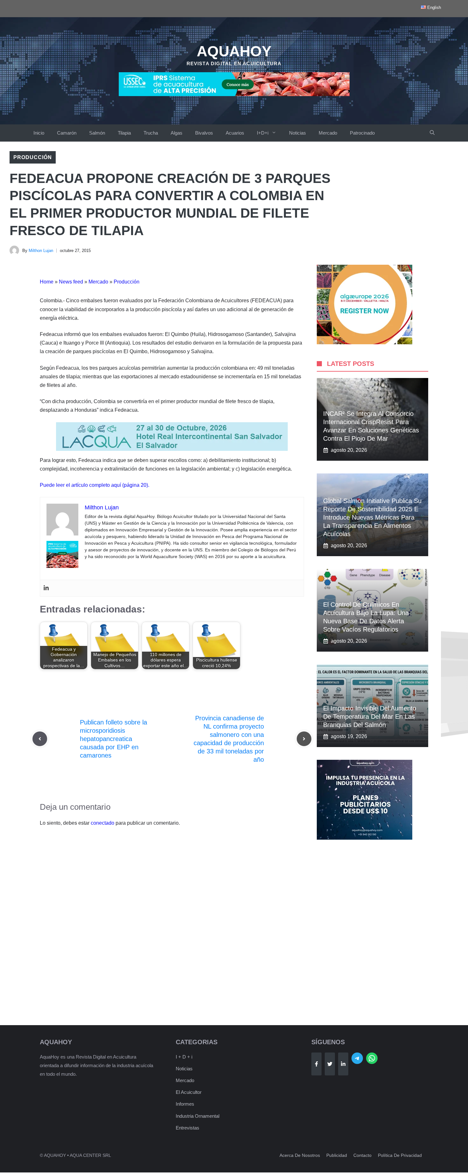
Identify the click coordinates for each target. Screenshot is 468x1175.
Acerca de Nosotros (300, 1155)
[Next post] (304, 738)
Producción (32, 157)
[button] (432, 133)
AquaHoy (234, 51)
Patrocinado (362, 133)
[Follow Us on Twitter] (330, 1064)
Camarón (66, 133)
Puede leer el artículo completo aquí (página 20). (94, 485)
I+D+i (262, 133)
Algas (176, 133)
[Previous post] (39, 738)
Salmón (97, 133)
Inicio (38, 133)
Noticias (297, 133)
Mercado (328, 133)
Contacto (362, 1155)
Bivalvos (204, 133)
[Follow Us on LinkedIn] (343, 1064)
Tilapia (124, 133)
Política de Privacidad (400, 1155)
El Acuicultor (189, 1092)
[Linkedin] (46, 588)
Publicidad (336, 1155)
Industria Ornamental (197, 1116)
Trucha (151, 133)
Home (46, 281)
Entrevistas (187, 1127)
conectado (102, 823)
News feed (71, 281)
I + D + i (184, 1057)
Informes (185, 1104)
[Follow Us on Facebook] (316, 1064)
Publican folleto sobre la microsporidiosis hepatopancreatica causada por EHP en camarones (113, 739)
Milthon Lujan (41, 250)
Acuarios (235, 133)
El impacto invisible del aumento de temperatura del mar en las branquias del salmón (369, 716)
